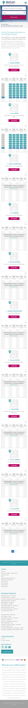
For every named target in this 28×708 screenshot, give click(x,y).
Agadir (21, 26)
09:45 (3, 91)
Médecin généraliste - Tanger (7, 607)
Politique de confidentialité (7, 579)
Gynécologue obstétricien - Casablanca (9, 605)
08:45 (10, 86)
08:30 (10, 84)
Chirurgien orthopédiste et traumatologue (10, 26)
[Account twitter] (6, 647)
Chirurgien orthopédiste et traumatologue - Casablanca (13, 599)
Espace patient (4, 586)
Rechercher (14, 17)
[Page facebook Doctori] (2, 647)
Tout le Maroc (5, 24)
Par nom (3, 638)
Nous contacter (4, 581)
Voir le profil (14, 70)
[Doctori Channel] (9, 647)
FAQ (2, 576)
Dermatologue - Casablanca (7, 604)
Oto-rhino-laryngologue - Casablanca (9, 621)
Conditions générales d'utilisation (8, 578)
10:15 (3, 95)
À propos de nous (5, 575)
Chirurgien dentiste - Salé (6, 626)
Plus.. (3, 97)
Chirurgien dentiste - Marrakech (8, 614)
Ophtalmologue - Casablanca (7, 602)
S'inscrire (3, 571)
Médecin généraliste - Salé (7, 623)
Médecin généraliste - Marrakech (8, 600)
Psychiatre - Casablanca (6, 619)
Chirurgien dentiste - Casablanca (8, 597)
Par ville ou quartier (5, 640)
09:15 (3, 86)
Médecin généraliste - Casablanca (8, 595)
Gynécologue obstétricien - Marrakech (9, 618)
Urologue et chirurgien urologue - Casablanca (11, 624)
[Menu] (25, 3)
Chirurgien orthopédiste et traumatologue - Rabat (12, 629)
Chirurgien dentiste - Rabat (7, 610)
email (15, 563)
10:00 (3, 93)
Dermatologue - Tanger (6, 616)
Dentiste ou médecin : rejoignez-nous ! (9, 573)
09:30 (3, 88)
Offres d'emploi (4, 583)
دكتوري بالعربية (7, 651)
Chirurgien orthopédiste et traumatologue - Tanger (12, 628)
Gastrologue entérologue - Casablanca (9, 609)
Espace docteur (4, 584)
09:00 (3, 84)
